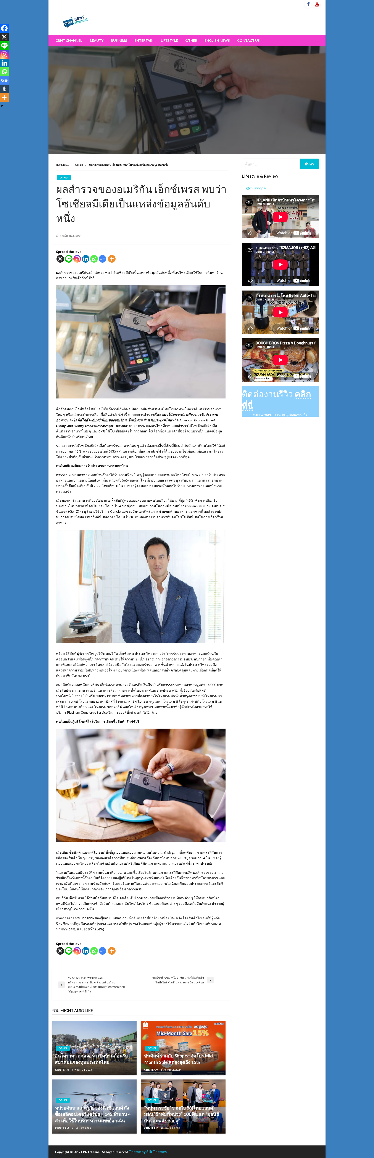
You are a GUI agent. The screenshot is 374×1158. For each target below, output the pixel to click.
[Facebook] (4, 28)
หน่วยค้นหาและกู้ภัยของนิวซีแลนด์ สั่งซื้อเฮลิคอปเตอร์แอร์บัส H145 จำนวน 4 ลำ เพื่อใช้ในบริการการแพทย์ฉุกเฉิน (93, 1114)
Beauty (96, 40)
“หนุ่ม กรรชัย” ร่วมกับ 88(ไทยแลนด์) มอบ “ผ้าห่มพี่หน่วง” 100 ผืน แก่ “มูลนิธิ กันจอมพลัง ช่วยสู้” (181, 1114)
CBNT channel (68, 40)
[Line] (69, 259)
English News (217, 40)
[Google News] (102, 259)
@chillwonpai (256, 188)
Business (119, 40)
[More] (112, 259)
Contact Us (248, 40)
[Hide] (1, 106)
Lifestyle (169, 40)
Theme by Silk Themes (148, 1151)
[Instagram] (77, 259)
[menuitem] (69, 40)
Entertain (143, 40)
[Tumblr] (4, 89)
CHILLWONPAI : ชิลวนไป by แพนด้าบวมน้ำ (280, 415)
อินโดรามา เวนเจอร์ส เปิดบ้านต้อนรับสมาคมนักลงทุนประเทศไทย (91, 1059)
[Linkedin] (85, 259)
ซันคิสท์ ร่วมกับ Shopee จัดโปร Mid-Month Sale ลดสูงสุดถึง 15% (179, 1059)
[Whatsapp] (94, 259)
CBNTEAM (62, 1069)
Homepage (62, 164)
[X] (60, 259)
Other (191, 40)
